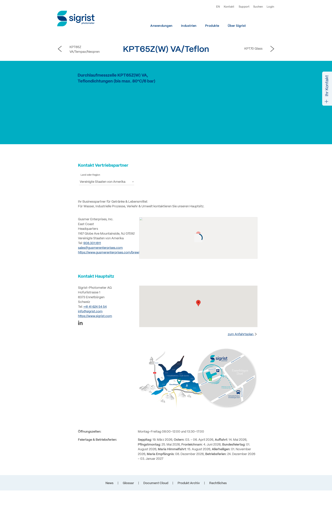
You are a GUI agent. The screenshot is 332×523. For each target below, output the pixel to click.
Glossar (128, 483)
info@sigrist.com (90, 311)
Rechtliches (218, 483)
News (109, 483)
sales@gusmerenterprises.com (100, 248)
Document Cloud (155, 483)
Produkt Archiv (189, 483)
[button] (106, 181)
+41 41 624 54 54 (95, 307)
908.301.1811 (92, 243)
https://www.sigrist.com (95, 316)
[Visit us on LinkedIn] (106, 324)
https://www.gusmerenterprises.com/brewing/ (111, 252)
